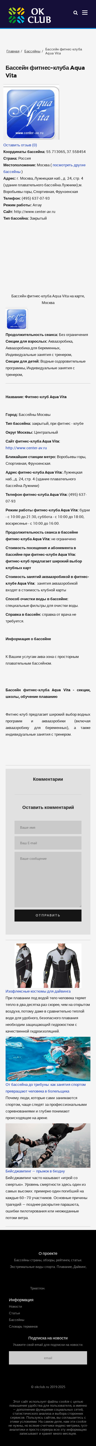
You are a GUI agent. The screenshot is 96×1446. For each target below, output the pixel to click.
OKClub (30, 15)
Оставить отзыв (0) (20, 144)
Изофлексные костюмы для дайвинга (38, 991)
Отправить (48, 915)
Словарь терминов (23, 1326)
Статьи (14, 1313)
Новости (15, 1306)
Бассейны (16, 1319)
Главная (48, 1393)
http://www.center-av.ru (26, 447)
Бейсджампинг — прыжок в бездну (35, 1171)
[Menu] (84, 12)
